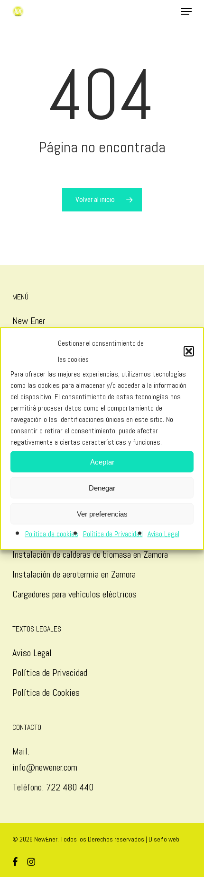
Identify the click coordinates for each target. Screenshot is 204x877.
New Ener (28, 321)
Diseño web (163, 839)
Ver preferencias (102, 513)
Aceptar (102, 461)
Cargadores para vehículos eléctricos (75, 594)
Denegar (102, 487)
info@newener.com (44, 767)
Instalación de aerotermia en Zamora (74, 574)
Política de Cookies (46, 692)
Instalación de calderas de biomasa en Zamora (90, 554)
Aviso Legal (163, 534)
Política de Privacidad (113, 534)
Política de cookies (51, 534)
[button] (189, 351)
